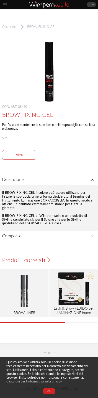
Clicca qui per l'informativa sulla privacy (34, 381)
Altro (19, 155)
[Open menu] (5, 4)
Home (49, 352)
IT (90, 4)
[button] (49, 179)
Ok (49, 391)
